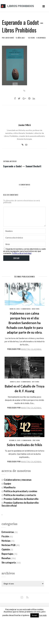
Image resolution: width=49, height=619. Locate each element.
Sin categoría (9, 562)
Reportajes (7, 553)
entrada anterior (10, 161)
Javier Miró (9, 38)
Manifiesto (10, 487)
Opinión (6, 549)
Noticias (6, 540)
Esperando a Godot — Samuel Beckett (22, 166)
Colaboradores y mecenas (17, 479)
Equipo (7, 483)
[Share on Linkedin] (34, 98)
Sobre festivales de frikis (24, 445)
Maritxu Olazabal (31, 349)
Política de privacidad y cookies (20, 491)
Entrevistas (8, 532)
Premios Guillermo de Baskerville (21, 498)
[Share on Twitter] (19, 98)
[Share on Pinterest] (29, 98)
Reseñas (6, 558)
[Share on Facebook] (15, 98)
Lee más (43, 615)
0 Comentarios (26, 309)
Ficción (5, 536)
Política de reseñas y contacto (20, 495)
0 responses (41, 38)
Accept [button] (34, 615)
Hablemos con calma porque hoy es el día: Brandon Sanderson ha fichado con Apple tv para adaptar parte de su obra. (24, 322)
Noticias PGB (8, 545)
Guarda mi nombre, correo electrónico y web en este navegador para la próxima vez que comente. (24, 251)
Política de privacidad (21, 253)
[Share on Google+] (24, 98)
